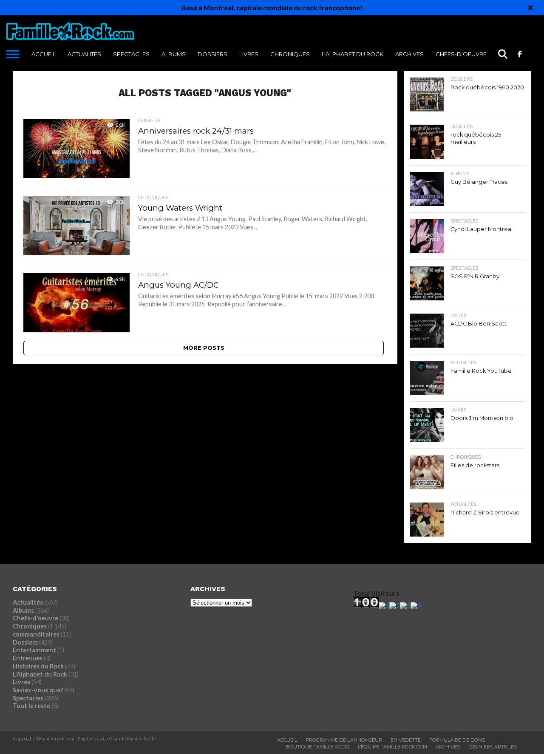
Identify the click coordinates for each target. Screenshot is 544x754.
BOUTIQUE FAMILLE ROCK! (317, 747)
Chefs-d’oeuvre (461, 54)
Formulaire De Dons (457, 740)
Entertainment (34, 650)
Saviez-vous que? (38, 690)
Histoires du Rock (38, 666)
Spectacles (131, 54)
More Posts (203, 348)
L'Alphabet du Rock (40, 674)
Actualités (84, 54)
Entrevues (27, 658)
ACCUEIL (43, 54)
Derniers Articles (492, 747)
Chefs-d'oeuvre (35, 618)
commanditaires (36, 634)
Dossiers (212, 54)
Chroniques (290, 54)
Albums (174, 54)
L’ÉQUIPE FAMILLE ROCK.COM (392, 747)
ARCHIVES (409, 54)
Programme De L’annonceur (344, 740)
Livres (248, 54)
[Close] (530, 7)
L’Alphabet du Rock (352, 54)
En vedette (406, 740)
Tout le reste (31, 705)
